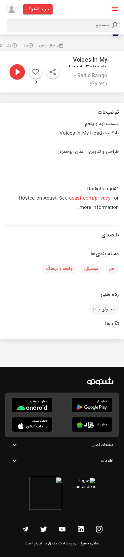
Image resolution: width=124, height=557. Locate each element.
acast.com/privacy (90, 198)
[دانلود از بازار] (92, 424)
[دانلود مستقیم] (32, 405)
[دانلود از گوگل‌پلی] (92, 405)
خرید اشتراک (37, 9)
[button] (115, 9)
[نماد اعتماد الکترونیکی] (45, 494)
